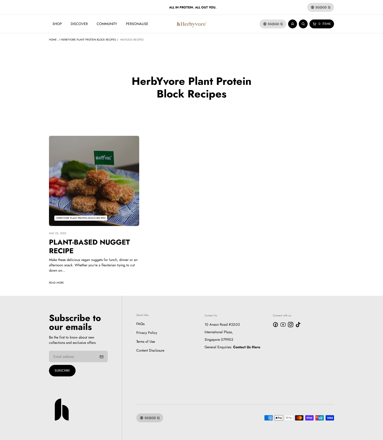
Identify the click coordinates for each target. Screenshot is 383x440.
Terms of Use (145, 341)
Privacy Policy (146, 332)
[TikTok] (298, 324)
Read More (56, 283)
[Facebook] (275, 324)
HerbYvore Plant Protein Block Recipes (88, 40)
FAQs (140, 323)
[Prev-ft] (101, 356)
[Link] (94, 181)
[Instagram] (290, 324)
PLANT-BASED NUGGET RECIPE (89, 246)
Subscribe (62, 370)
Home (53, 40)
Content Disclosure (150, 350)
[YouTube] (283, 324)
